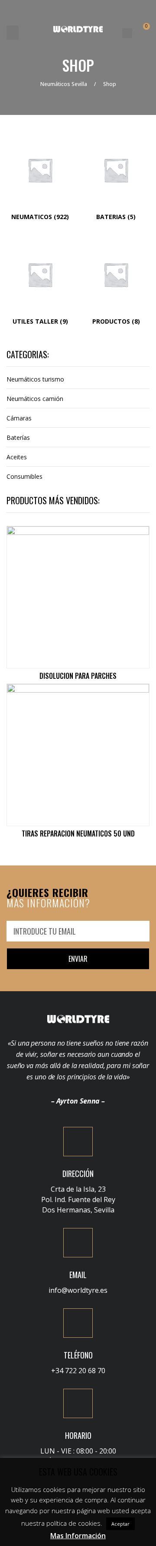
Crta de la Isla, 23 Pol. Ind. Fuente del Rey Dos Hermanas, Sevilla (78, 1199)
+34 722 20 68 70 (78, 1370)
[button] (12, 32)
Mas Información (78, 1535)
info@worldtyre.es (78, 1290)
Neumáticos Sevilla (63, 84)
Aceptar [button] (120, 1524)
